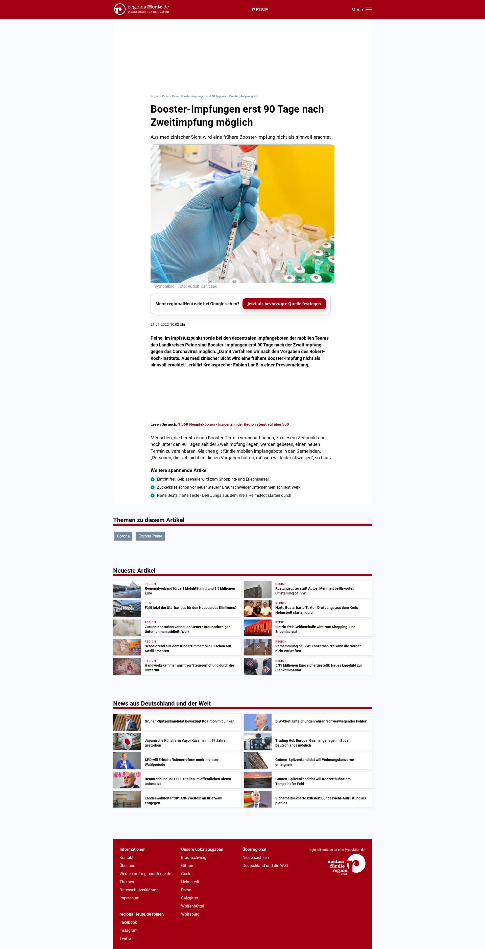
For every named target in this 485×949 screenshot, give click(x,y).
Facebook (128, 922)
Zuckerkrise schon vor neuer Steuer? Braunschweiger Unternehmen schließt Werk (228, 487)
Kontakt (126, 857)
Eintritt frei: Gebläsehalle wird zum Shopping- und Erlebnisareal (213, 479)
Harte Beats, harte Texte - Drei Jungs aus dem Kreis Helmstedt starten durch (224, 495)
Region (155, 96)
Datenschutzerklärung (139, 890)
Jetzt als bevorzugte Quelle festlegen (284, 303)
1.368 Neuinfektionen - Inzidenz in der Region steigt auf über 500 (233, 424)
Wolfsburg (190, 914)
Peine (165, 96)
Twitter (125, 938)
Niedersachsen (256, 857)
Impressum (129, 898)
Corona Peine (150, 536)
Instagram (128, 930)
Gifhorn (188, 865)
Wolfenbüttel (192, 906)
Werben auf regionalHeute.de (145, 873)
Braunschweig (193, 857)
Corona (123, 536)
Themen (126, 881)
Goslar (187, 873)
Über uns (127, 865)
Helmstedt (190, 881)
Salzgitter (189, 898)
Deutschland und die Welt (265, 865)
